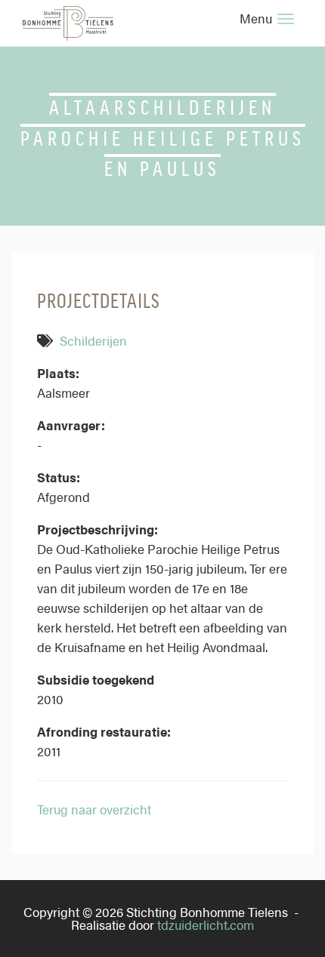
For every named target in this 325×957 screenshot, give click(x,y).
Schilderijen (93, 340)
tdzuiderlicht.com (205, 924)
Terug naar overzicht (94, 809)
